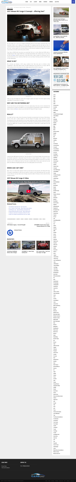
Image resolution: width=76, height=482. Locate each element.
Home (26, 1)
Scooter (55, 378)
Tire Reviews (55, 418)
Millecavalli (55, 319)
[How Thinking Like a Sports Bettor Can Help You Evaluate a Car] (61, 61)
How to (54, 237)
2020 (54, 98)
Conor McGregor (56, 169)
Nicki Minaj (55, 336)
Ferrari (54, 216)
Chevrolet (55, 159)
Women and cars (56, 453)
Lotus (54, 302)
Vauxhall (55, 443)
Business (55, 138)
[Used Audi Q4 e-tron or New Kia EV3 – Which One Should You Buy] (61, 29)
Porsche (55, 356)
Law (54, 289)
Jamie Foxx (55, 258)
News (40, 1)
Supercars (55, 399)
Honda (54, 235)
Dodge (54, 188)
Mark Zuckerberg (56, 305)
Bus (54, 136)
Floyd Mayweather (57, 220)
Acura (54, 108)
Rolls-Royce (55, 364)
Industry (55, 246)
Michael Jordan (56, 317)
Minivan (54, 324)
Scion (54, 376)
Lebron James (56, 291)
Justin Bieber (56, 270)
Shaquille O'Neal (56, 385)
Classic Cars (55, 166)
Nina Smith (56, 38)
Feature (54, 215)
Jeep (54, 262)
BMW (54, 127)
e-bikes (54, 195)
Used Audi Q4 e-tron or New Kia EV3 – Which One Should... (60, 36)
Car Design (55, 143)
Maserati (55, 307)
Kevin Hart (55, 274)
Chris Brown (55, 161)
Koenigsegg (55, 282)
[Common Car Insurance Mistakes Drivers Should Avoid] (61, 45)
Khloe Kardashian (56, 275)
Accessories (55, 105)
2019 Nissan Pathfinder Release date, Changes (12, 252)
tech (54, 408)
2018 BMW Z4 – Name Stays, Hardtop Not (28, 252)
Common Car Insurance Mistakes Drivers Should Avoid (60, 52)
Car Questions (56, 150)
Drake (54, 192)
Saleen (54, 375)
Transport (55, 427)
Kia (54, 277)
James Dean (55, 256)
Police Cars (55, 352)
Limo (54, 296)
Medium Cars (56, 312)
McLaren (55, 310)
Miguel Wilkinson (57, 22)
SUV (31, 1)
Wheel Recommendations (58, 450)
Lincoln (54, 298)
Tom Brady (55, 420)
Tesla (54, 410)
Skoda (54, 389)
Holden (54, 232)
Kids (54, 279)
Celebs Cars (55, 155)
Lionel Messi (55, 300)
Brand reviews (56, 131)
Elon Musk (55, 201)
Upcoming (55, 436)
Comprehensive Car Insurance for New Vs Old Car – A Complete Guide (61, 84)
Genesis (55, 228)
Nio (54, 340)
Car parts (55, 147)
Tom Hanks (55, 423)
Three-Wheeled (56, 413)
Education (55, 197)
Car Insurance (56, 145)
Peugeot (55, 350)
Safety (54, 373)
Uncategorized (56, 434)
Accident (55, 107)
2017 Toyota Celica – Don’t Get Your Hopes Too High (43, 252)
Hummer (55, 239)
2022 (54, 101)
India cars (55, 244)
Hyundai (55, 242)
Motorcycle (55, 329)
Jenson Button (56, 265)
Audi (54, 117)
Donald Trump (56, 190)
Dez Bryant (55, 185)
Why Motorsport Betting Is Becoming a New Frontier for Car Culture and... (60, 20)
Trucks (54, 432)
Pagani (54, 347)
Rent (54, 363)
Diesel (54, 187)
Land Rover (55, 286)
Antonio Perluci (10, 13)
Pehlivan (55, 349)
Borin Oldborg (56, 54)
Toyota (54, 425)
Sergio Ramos (56, 383)
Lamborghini (55, 284)
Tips (54, 415)
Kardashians (55, 272)
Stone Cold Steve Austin (58, 396)
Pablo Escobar (56, 345)
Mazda (54, 309)
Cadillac (55, 140)
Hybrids (51, 1)
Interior (54, 251)
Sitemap (68, 480)
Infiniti (54, 248)
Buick (54, 134)
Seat (54, 380)
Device (54, 183)
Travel (54, 429)
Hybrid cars (55, 241)
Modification (55, 328)
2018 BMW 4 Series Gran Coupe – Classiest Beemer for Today (42, 225)
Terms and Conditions (5, 467)
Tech (54, 406)
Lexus (54, 295)
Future (54, 225)
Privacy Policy (4, 466)
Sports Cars (55, 394)
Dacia (54, 180)
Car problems (56, 148)
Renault (54, 361)
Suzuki (54, 403)
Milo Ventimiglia (56, 321)
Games (54, 227)
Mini (54, 322)
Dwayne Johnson (56, 194)
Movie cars (55, 331)
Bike (54, 126)
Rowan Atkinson (56, 366)
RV (54, 369)
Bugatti (54, 133)
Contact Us (72, 480)
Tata (54, 404)
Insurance (55, 249)
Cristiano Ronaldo (57, 174)
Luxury (35, 1)
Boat (54, 129)
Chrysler (55, 162)
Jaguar (54, 255)
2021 (54, 100)
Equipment (55, 208)
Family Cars (55, 213)
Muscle (54, 333)
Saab (54, 371)
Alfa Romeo (55, 110)
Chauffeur (55, 157)
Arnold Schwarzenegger (58, 114)
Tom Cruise (55, 422)
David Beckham (56, 181)
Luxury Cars (55, 303)
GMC (54, 230)
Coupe (54, 173)
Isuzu (54, 253)
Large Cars (55, 288)
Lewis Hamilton (56, 293)
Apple (54, 112)
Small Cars (55, 390)
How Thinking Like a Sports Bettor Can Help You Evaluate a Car (60, 68)
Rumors (45, 1)
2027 (54, 103)
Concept (55, 168)
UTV (54, 439)
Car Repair (55, 154)
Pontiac (54, 354)
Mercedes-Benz (56, 314)
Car (54, 141)
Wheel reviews (56, 451)
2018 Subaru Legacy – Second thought (16, 225)
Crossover (55, 176)
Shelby (54, 387)
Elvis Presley (55, 202)
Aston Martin (55, 115)
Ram (54, 357)
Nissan (8, 9)
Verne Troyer (56, 444)
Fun (54, 223)
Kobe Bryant (55, 281)
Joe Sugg (55, 267)
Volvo (54, 448)
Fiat (54, 218)
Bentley (54, 122)
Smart (54, 392)
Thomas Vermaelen (57, 411)
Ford (54, 221)
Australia (55, 119)
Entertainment (56, 206)
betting (54, 124)
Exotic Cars (55, 211)
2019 (54, 96)
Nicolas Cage (56, 338)
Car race (55, 152)
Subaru (54, 397)
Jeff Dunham (55, 263)
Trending (55, 430)
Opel (54, 343)
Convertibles (55, 171)
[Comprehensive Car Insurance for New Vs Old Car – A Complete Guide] (61, 77)
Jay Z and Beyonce (57, 260)
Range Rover (55, 359)
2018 (54, 94)
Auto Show (55, 120)
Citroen (54, 164)
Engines (55, 204)
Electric (57, 1)
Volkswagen (55, 446)
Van (54, 441)
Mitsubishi (55, 326)
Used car (55, 437)
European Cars (56, 209)
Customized (55, 178)
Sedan (54, 382)
